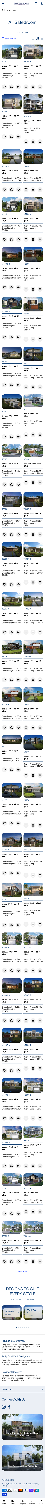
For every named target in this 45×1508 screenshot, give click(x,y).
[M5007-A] (12, 1035)
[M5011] (33, 889)
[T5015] (12, 450)
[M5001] (12, 101)
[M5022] (33, 354)
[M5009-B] (33, 52)
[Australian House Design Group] (22, 3)
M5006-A (6, 1095)
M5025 (26, 314)
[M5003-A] (12, 1133)
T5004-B (27, 656)
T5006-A (27, 609)
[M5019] (33, 742)
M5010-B (5, 947)
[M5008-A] (12, 985)
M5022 (27, 364)
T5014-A (27, 1236)
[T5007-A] (12, 599)
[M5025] (33, 304)
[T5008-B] (33, 499)
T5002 (26, 166)
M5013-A (27, 850)
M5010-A (27, 947)
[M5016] (33, 790)
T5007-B (27, 559)
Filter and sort (11, 38)
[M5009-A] (33, 204)
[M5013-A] (33, 840)
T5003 (26, 704)
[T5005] (12, 647)
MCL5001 (27, 116)
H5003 (26, 1140)
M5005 (26, 264)
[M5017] (12, 52)
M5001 (5, 111)
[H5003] (33, 1132)
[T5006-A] (33, 599)
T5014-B (5, 1236)
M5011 (26, 899)
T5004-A (5, 704)
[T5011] (12, 353)
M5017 (4, 61)
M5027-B (6, 312)
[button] (42, 3)
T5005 (4, 656)
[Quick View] (18, 86)
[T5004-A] (12, 694)
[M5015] (12, 204)
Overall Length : (8, 75)
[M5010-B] (12, 938)
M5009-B (27, 61)
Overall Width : (8, 73)
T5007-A (5, 609)
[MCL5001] (33, 104)
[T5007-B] (33, 549)
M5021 (5, 411)
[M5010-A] (33, 938)
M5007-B (27, 995)
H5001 (4, 1188)
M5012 (5, 900)
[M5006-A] (12, 1085)
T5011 (4, 362)
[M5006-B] (33, 1035)
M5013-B (5, 850)
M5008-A (6, 995)
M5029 (27, 409)
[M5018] (12, 790)
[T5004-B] (33, 647)
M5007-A (6, 1045)
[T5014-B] (12, 1227)
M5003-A (6, 1143)
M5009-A (28, 214)
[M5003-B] (33, 1085)
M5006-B (27, 1045)
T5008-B (27, 509)
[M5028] (33, 450)
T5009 (4, 509)
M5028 (27, 459)
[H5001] (12, 1179)
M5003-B (27, 1095)
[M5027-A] (33, 1179)
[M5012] (12, 890)
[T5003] (33, 694)
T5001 (4, 746)
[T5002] (33, 156)
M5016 (26, 800)
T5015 (4, 459)
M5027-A (27, 1188)
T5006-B (5, 166)
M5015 (4, 214)
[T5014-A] (33, 1227)
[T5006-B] (12, 156)
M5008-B (6, 264)
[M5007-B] (33, 985)
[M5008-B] (12, 254)
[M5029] (33, 400)
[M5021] (12, 401)
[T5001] (12, 739)
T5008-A (5, 559)
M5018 (5, 800)
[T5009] (12, 499)
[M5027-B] (12, 303)
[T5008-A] (12, 549)
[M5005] (33, 254)
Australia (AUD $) (8, 1480)
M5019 (26, 752)
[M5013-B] (12, 840)
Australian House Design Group (19, 1484)
